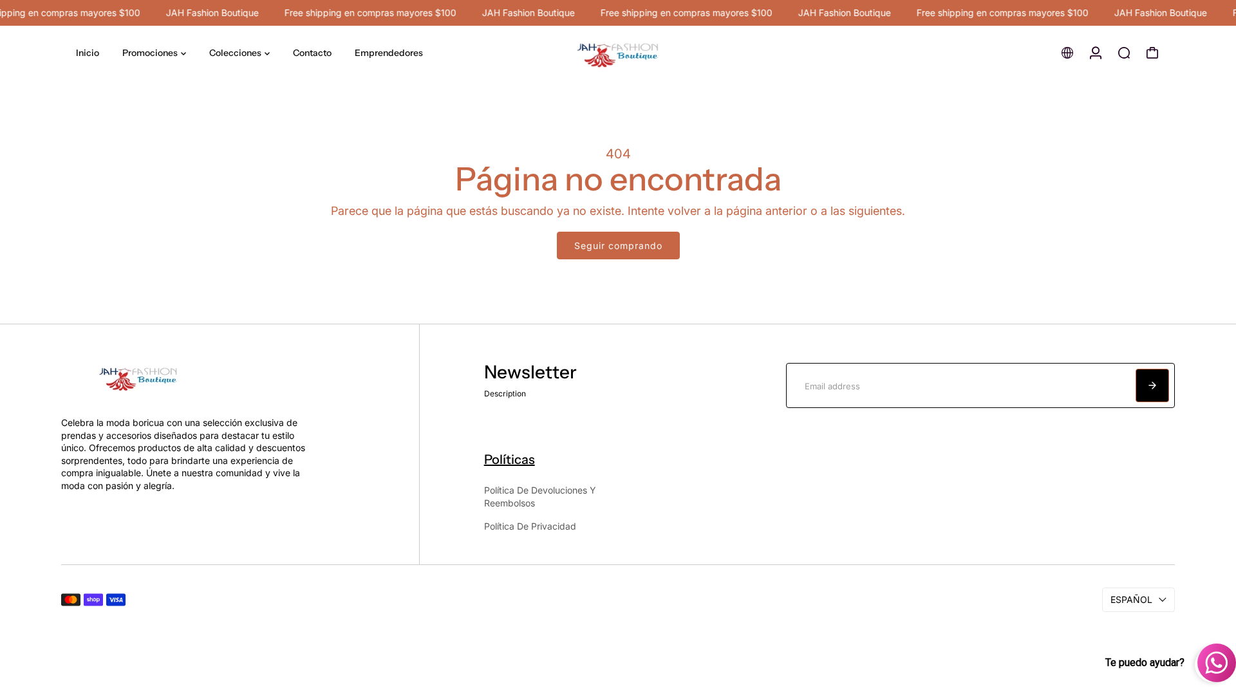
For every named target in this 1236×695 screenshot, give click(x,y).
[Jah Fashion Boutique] (618, 53)
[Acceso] (1096, 53)
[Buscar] (1124, 53)
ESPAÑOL (1131, 599)
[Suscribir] (1152, 385)
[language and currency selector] (1067, 53)
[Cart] (1152, 53)
